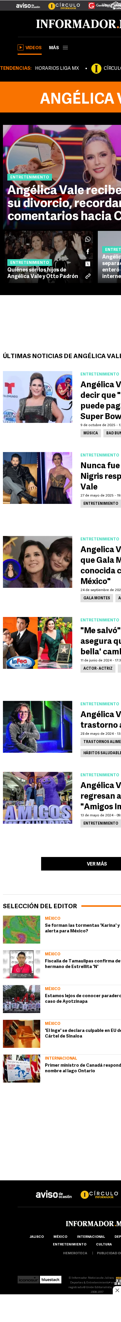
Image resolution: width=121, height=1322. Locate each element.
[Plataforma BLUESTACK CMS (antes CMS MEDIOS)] (50, 1278)
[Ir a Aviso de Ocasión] (54, 1189)
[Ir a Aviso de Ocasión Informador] (28, 3)
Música (90, 433)
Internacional (61, 1058)
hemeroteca (75, 1253)
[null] (21, 930)
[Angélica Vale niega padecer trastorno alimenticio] (37, 727)
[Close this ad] (117, 1290)
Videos (34, 48)
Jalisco (36, 1237)
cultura (104, 1244)
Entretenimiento (69, 1244)
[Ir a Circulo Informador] (60, 3)
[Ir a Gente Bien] (95, 3)
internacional (91, 1237)
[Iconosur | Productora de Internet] (28, 1278)
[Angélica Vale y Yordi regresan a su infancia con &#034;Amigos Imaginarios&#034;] (37, 798)
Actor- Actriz (97, 669)
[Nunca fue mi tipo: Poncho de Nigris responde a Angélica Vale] (37, 478)
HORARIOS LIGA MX (57, 68)
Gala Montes (96, 598)
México (52, 919)
